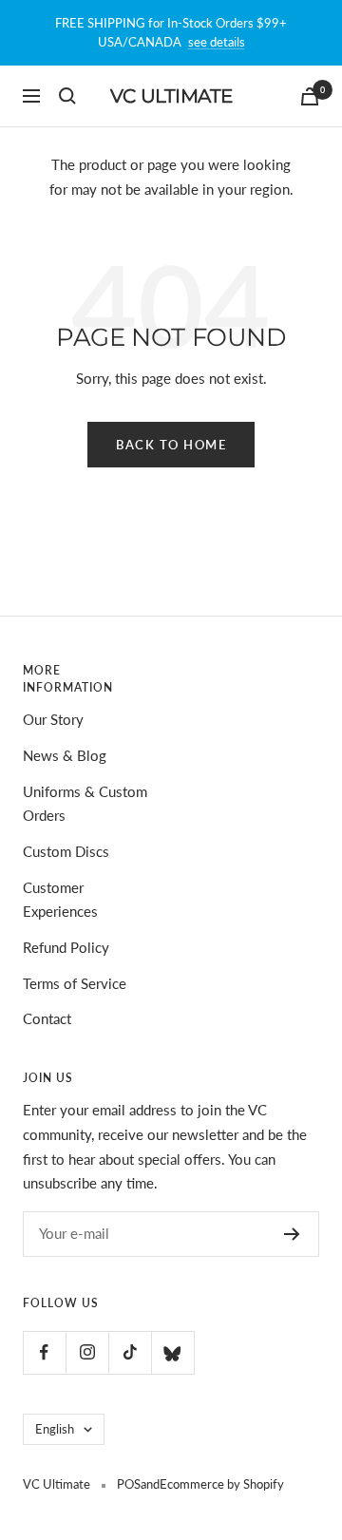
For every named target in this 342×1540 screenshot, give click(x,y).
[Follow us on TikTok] (129, 1352)
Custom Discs (66, 851)
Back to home (171, 444)
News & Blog (64, 755)
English (54, 1428)
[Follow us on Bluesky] (172, 1352)
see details (216, 41)
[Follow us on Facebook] (44, 1352)
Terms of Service (74, 983)
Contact (47, 1018)
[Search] (67, 96)
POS (129, 1484)
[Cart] (309, 96)
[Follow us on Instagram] (87, 1352)
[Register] (292, 1234)
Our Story (53, 719)
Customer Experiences (60, 900)
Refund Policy (66, 947)
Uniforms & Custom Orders (85, 804)
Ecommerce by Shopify (222, 1484)
